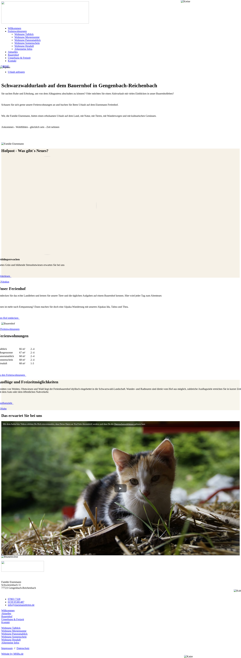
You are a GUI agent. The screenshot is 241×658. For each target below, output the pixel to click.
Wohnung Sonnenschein (27, 43)
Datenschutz (23, 648)
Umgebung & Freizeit (19, 57)
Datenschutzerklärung (124, 424)
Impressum (7, 648)
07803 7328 (14, 599)
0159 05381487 (16, 602)
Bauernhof (13, 54)
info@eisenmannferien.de (21, 605)
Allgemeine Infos (23, 49)
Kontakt (12, 60)
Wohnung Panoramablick (27, 40)
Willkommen (14, 28)
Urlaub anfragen (16, 72)
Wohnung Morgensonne (27, 37)
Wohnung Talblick (24, 34)
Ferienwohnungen (17, 31)
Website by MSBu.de (12, 653)
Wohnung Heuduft (24, 46)
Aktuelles (13, 52)
